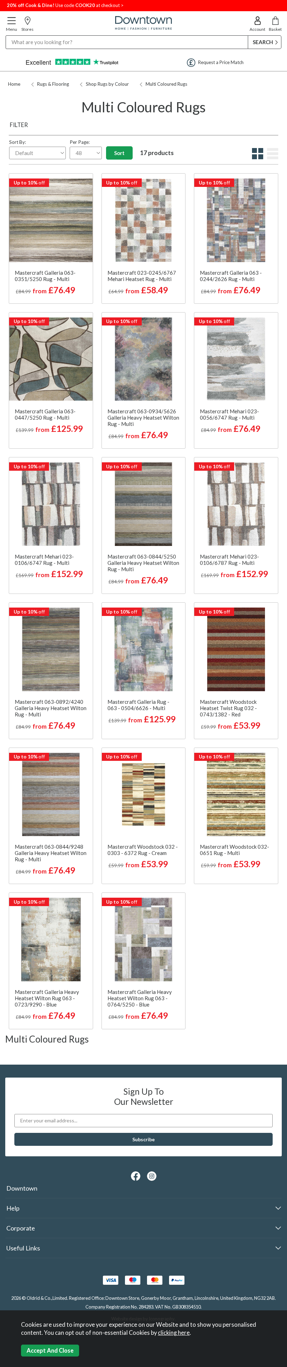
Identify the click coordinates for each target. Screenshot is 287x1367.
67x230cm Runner (235, 245)
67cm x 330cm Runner (50, 293)
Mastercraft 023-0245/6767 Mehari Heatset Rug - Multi (141, 275)
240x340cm (253, 728)
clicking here (174, 1332)
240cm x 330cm (50, 269)
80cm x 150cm (50, 209)
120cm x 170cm (50, 233)
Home (14, 84)
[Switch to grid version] (256, 157)
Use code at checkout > (65, 5)
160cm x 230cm (50, 245)
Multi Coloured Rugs (166, 84)
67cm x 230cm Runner (50, 281)
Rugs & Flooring (53, 84)
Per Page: (80, 142)
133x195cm (217, 281)
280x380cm (50, 1018)
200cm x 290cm (50, 257)
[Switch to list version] (271, 157)
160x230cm (253, 281)
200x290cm (217, 293)
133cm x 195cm (50, 221)
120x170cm (235, 257)
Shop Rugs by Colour (107, 84)
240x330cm (253, 293)
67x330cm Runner (235, 269)
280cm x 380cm (50, 837)
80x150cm (235, 233)
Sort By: (17, 142)
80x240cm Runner (235, 704)
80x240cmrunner (143, 849)
